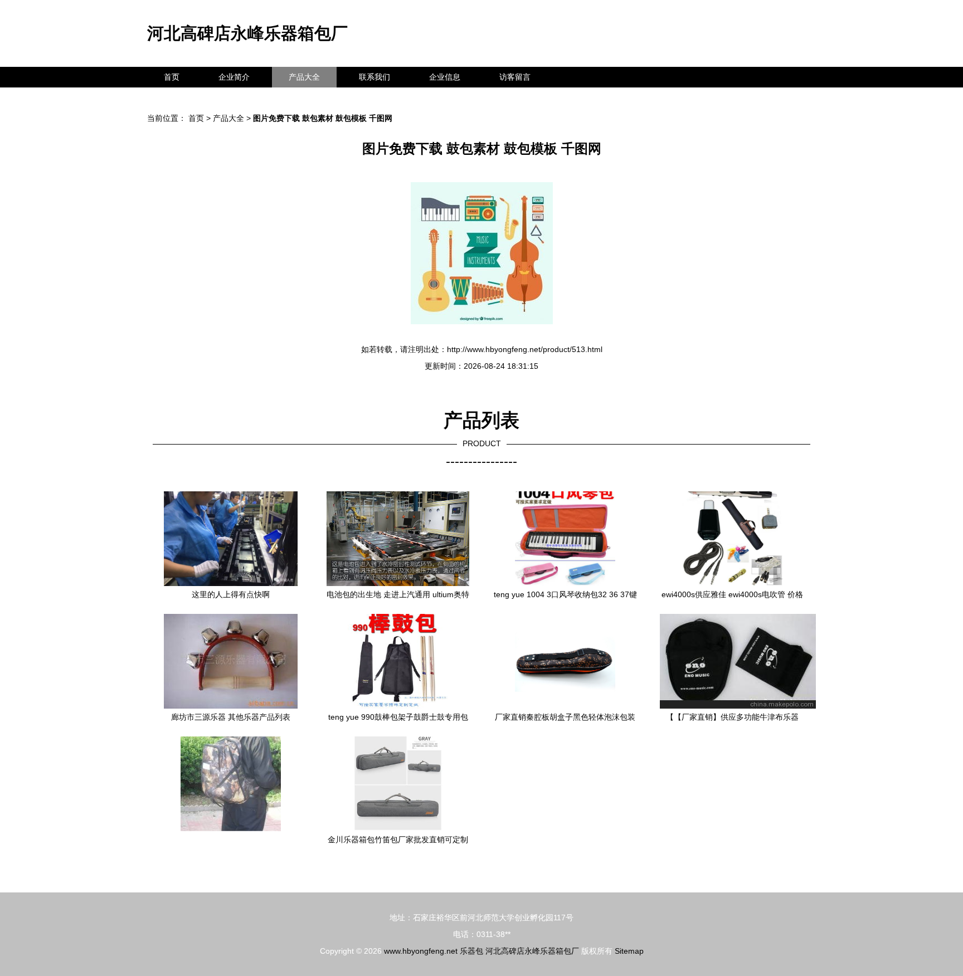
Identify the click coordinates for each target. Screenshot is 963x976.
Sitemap (629, 950)
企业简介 (234, 76)
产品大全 (304, 76)
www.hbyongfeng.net (421, 950)
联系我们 (374, 76)
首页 (171, 76)
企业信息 (444, 76)
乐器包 (471, 950)
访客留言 (515, 76)
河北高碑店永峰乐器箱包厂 (247, 33)
